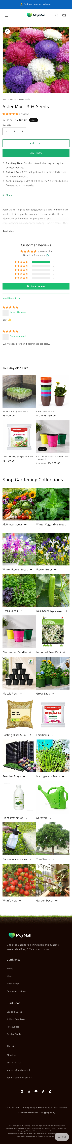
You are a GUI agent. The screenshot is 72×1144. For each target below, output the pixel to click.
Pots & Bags (13, 1026)
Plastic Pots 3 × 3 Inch (46, 411)
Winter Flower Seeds (15, 569)
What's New (10, 900)
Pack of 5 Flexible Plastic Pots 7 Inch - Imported (52, 457)
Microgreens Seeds (48, 776)
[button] (6, 15)
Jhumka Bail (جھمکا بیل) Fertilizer (18, 456)
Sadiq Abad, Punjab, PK (19, 1077)
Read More (8, 231)
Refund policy (44, 1107)
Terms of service (60, 1107)
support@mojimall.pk (18, 1070)
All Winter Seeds (13, 524)
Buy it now (36, 152)
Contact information (29, 1112)
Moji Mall (16, 1107)
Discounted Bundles (15, 652)
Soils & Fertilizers (16, 1019)
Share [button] (9, 195)
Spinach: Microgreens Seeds (15, 411)
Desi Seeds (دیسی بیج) (50, 611)
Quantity (7, 124)
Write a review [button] (36, 286)
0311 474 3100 (14, 1062)
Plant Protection (13, 818)
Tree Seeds (43, 859)
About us (12, 1055)
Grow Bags (43, 693)
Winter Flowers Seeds (20, 99)
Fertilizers (42, 735)
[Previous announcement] (6, 4)
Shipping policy (48, 1112)
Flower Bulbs (44, 569)
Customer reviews (16, 990)
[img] (10, 307)
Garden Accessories (15, 859)
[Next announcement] (65, 4)
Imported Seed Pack (49, 652)
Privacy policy (29, 1107)
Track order (13, 983)
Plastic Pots (10, 693)
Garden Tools (14, 1034)
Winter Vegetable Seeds (51, 524)
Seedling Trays (12, 776)
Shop (5, 99)
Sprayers (42, 818)
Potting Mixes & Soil (15, 735)
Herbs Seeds (10, 611)
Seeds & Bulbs (14, 1011)
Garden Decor (45, 900)
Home (10, 968)
